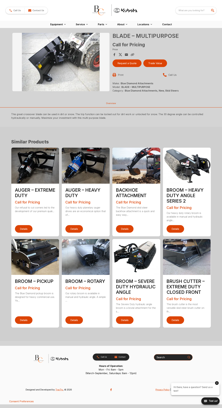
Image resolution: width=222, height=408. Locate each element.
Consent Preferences (21, 401)
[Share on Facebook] (114, 54)
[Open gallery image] (61, 62)
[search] (213, 10)
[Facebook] (111, 390)
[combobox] (196, 10)
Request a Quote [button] (127, 63)
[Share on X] (120, 54)
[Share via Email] (126, 54)
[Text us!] (210, 401)
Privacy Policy (163, 389)
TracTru (59, 389)
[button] (15, 10)
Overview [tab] (111, 103)
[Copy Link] (132, 54)
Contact (167, 24)
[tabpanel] (61, 62)
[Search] (189, 357)
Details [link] (23, 228)
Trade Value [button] (155, 63)
